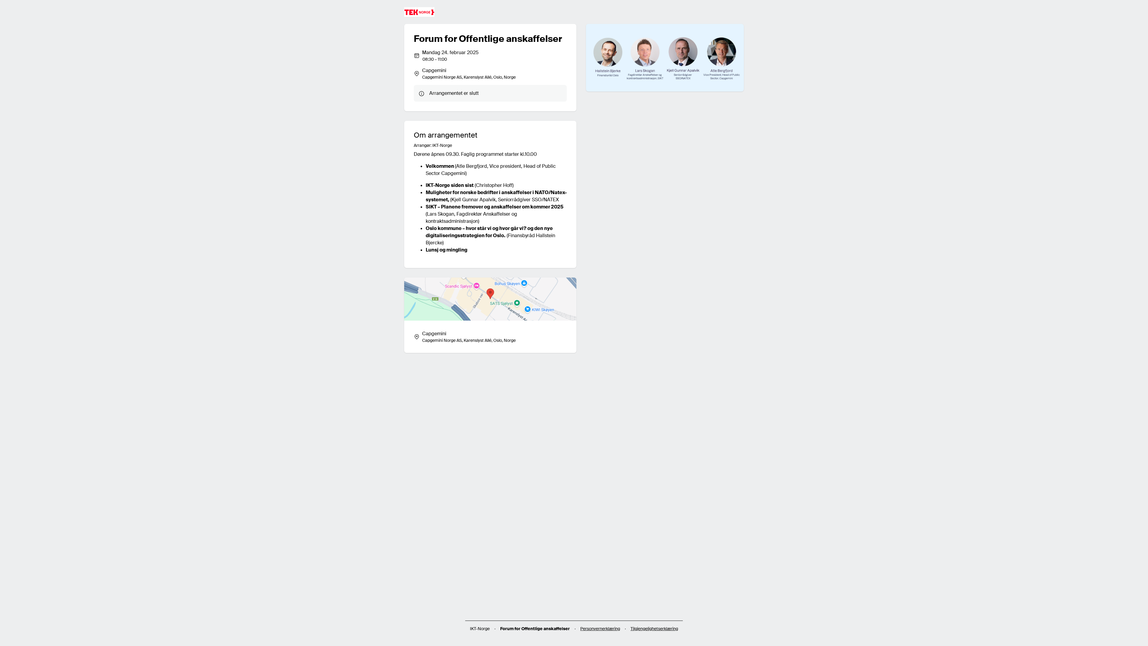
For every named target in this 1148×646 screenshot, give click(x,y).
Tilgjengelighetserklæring (654, 628)
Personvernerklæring (600, 628)
